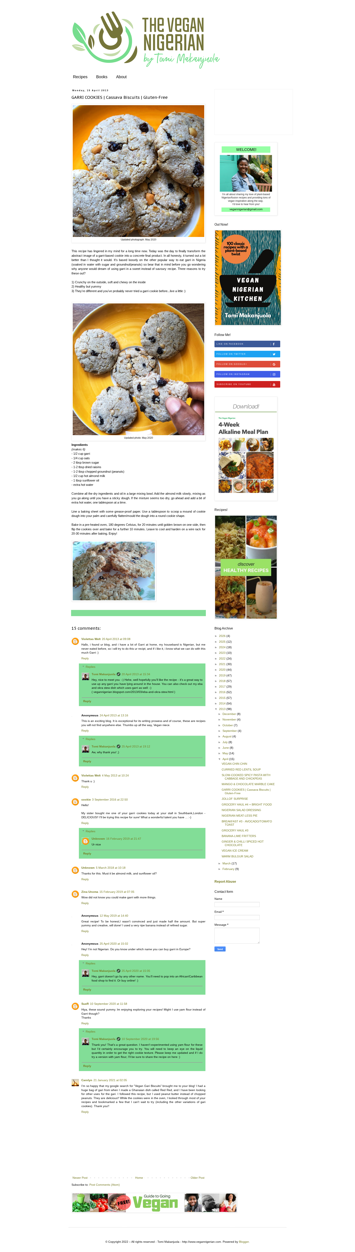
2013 (222, 709)
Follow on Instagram (233, 374)
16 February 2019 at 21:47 (123, 838)
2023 (222, 652)
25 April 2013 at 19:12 (136, 746)
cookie (86, 799)
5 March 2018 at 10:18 (111, 867)
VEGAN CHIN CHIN (234, 763)
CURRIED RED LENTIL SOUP (241, 769)
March (227, 863)
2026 (222, 636)
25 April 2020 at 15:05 (136, 970)
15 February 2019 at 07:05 (116, 891)
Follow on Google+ (232, 364)
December (229, 714)
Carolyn (86, 1080)
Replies (90, 666)
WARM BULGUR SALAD (237, 856)
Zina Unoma (89, 891)
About (121, 77)
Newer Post (80, 1177)
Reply (85, 658)
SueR (85, 1003)
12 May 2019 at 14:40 (114, 915)
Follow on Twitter (231, 354)
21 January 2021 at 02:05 (110, 1080)
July (225, 742)
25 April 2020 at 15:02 (114, 943)
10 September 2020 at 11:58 (108, 1003)
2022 (222, 658)
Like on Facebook (230, 344)
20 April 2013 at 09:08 (116, 639)
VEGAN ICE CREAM (235, 850)
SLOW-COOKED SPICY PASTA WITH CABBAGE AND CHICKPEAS (246, 776)
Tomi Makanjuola (103, 674)
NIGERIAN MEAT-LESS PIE (239, 815)
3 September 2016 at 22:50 (110, 799)
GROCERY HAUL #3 (235, 830)
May (225, 753)
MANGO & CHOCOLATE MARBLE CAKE (248, 784)
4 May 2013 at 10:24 (115, 775)
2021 (222, 664)
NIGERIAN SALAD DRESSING (241, 810)
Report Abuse (225, 881)
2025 (222, 641)
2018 (222, 681)
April (225, 759)
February (228, 869)
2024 (222, 647)
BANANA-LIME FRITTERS (239, 836)
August (227, 736)
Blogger (244, 1241)
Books (101, 77)
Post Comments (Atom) (104, 1184)
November (229, 719)
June (226, 747)
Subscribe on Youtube (234, 384)
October (228, 725)
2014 (222, 703)
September (230, 730)
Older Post (197, 1177)
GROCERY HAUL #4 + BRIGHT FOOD (247, 804)
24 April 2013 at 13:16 (114, 715)
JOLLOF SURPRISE (235, 798)
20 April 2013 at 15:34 (136, 674)
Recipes (80, 77)
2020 (222, 669)
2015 (222, 697)
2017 (222, 686)
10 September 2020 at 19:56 (140, 1039)
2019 (222, 675)
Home (139, 1177)
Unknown (98, 838)
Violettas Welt (91, 639)
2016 (222, 692)
